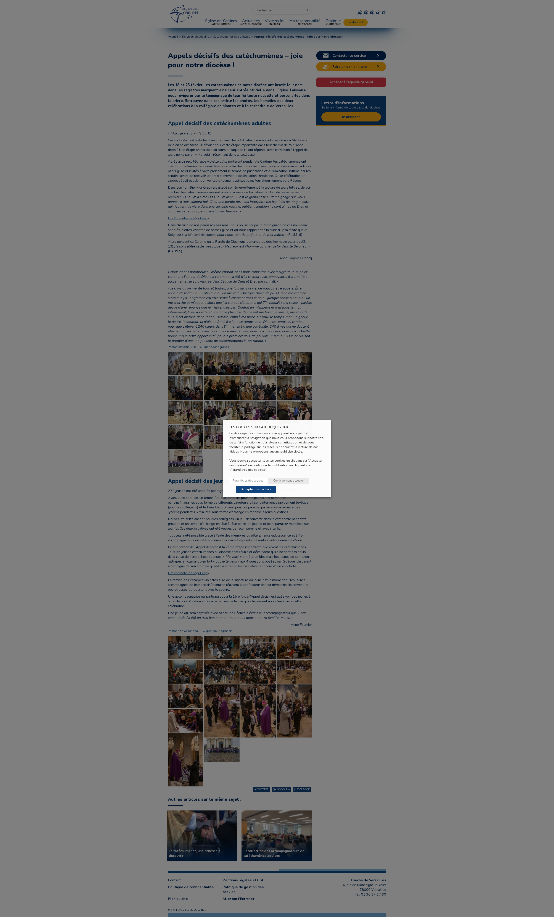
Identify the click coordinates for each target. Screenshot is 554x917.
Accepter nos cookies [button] (256, 489)
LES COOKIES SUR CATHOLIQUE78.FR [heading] (258, 427)
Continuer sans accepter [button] (288, 481)
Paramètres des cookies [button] (248, 481)
